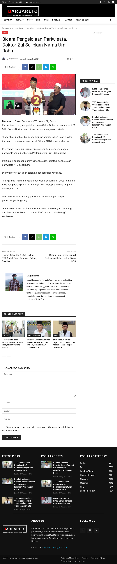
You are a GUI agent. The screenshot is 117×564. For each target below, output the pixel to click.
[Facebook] (100, 2)
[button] (111, 20)
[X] (109, 2)
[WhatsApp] (39, 67)
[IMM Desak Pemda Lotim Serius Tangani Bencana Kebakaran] (85, 92)
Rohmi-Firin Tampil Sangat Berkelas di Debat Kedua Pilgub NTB (60, 258)
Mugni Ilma (13, 59)
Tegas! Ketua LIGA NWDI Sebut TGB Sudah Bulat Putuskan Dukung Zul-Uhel (19, 258)
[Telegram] (46, 67)
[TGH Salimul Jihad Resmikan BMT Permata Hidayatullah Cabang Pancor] (13, 329)
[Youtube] (113, 2)
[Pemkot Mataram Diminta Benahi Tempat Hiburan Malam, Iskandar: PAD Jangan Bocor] (38, 329)
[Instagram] (104, 2)
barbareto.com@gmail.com (54, 547)
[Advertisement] (97, 49)
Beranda (5, 28)
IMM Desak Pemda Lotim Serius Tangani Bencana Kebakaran (101, 91)
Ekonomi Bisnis (34, 335)
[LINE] (53, 67)
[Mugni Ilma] (4, 58)
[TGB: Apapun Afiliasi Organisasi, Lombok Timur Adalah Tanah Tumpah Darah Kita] (64, 329)
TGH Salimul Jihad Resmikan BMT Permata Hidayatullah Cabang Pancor (101, 138)
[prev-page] (4, 355)
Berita (14, 28)
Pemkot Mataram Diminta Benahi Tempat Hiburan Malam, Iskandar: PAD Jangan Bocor (102, 122)
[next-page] (9, 355)
